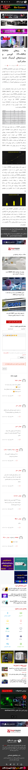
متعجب (11, 335)
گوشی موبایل (7, 616)
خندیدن (7, 335)
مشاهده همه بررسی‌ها (7, 691)
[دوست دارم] (20, 396)
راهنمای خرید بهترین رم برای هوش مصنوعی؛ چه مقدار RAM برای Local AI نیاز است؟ (17, 595)
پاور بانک (7, 631)
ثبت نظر (4, 368)
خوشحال (9, 335)
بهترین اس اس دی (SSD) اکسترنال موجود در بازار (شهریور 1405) (18, 602)
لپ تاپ (7, 623)
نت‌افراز (5, 745)
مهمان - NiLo (6, 537)
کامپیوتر (20, 616)
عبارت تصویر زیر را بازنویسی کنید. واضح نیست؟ (14, 354)
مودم (7, 639)
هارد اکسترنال (7, 647)
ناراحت (14, 335)
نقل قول (4, 335)
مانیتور (20, 631)
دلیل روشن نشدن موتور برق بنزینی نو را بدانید (17, 675)
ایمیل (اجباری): (10, 329)
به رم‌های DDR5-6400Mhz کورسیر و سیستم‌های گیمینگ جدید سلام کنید (14, 56)
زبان (13, 335)
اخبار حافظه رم (6, 39)
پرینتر (20, 639)
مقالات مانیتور (24, 678)
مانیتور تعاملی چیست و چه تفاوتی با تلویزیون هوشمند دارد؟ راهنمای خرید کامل (18, 681)
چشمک (16, 335)
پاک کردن (5, 335)
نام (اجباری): (23, 329)
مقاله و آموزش (24, 666)
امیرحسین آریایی (22, 65)
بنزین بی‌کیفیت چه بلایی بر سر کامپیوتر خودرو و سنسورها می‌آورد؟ (17, 669)
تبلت (21, 623)
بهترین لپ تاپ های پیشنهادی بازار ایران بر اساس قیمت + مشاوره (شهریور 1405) (17, 589)
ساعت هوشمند (20, 647)
